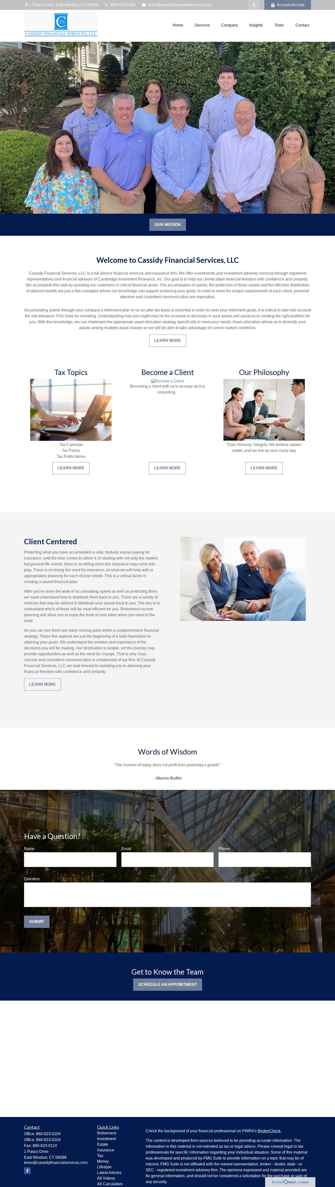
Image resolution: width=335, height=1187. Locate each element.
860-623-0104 (123, 5)
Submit (36, 922)
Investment (106, 1139)
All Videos (106, 1178)
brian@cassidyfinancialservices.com (180, 5)
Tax (100, 1156)
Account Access (291, 5)
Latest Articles (109, 1173)
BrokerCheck (269, 1131)
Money (103, 1161)
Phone (224, 849)
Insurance (105, 1150)
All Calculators (110, 1184)
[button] (178, 25)
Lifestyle (104, 1167)
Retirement (106, 1133)
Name (29, 849)
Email (126, 849)
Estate (102, 1144)
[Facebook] (253, 5)
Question (32, 879)
